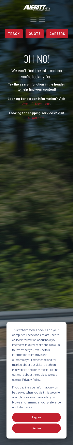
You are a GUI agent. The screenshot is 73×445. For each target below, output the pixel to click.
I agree (36, 417)
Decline (36, 428)
